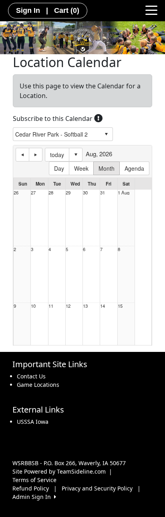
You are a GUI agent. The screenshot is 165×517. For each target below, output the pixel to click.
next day (35, 154)
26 (16, 192)
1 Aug (123, 192)
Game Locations (38, 384)
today (57, 155)
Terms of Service (34, 480)
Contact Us (31, 376)
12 (68, 306)
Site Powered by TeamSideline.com (59, 471)
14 (102, 306)
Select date (75, 154)
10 (33, 306)
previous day (22, 154)
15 (120, 306)
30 (85, 192)
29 (68, 192)
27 (33, 192)
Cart (66, 10)
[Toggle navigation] (151, 9)
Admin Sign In (33, 497)
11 (50, 306)
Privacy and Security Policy (97, 488)
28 (50, 192)
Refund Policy (30, 488)
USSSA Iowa (32, 421)
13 (85, 306)
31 (102, 192)
